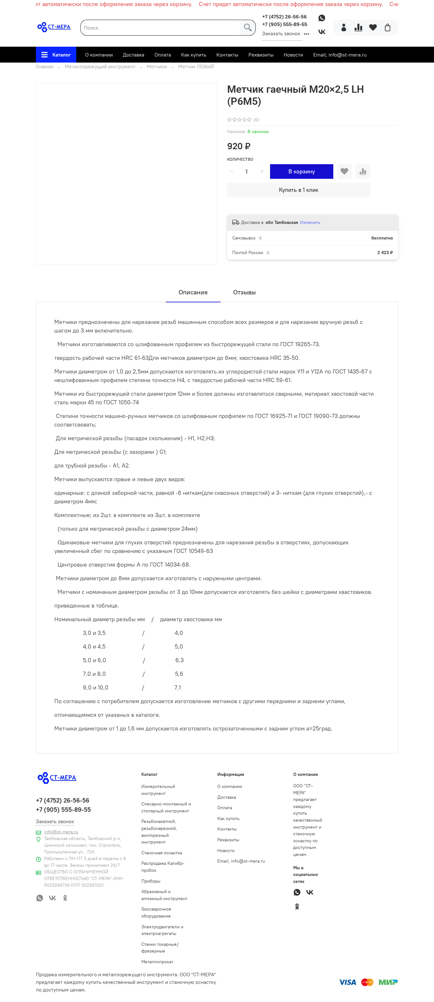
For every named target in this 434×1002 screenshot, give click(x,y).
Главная (44, 66)
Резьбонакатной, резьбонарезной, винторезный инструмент (159, 831)
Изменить (310, 222)
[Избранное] (373, 28)
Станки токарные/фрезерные (160, 947)
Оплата (162, 54)
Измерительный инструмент (158, 789)
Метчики (157, 66)
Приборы (150, 881)
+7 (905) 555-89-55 (284, 24)
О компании (99, 54)
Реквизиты (261, 54)
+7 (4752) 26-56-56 (284, 16)
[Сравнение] (358, 28)
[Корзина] (387, 28)
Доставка (133, 54)
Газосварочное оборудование (156, 912)
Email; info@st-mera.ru (340, 54)
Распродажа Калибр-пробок (163, 866)
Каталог (61, 54)
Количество (240, 159)
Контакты (227, 54)
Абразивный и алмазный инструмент (164, 895)
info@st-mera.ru (61, 832)
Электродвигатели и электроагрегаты (162, 930)
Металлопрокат (157, 962)
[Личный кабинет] (343, 28)
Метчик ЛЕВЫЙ (196, 66)
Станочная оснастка (161, 853)
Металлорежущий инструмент (100, 66)
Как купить (193, 54)
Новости (293, 54)
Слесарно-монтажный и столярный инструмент (166, 807)
